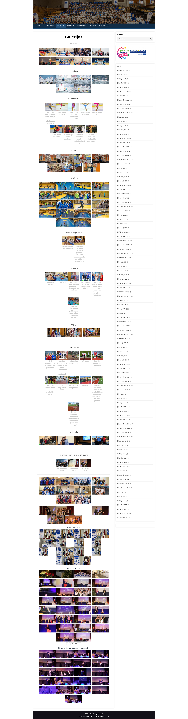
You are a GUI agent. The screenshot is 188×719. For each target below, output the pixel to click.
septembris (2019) (125, 385)
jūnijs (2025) (123, 121)
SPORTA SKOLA (49, 26)
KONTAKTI (70, 26)
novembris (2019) (124, 377)
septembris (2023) (125, 206)
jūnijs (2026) (123, 74)
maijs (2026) (123, 79)
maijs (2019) (123, 402)
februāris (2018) (124, 466)
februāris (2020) (124, 364)
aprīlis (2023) (123, 223)
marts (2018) (123, 462)
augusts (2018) (123, 441)
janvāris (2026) (123, 96)
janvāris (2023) (123, 236)
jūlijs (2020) (122, 343)
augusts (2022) (123, 258)
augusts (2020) (123, 339)
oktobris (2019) (124, 381)
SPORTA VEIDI (81, 26)
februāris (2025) (124, 138)
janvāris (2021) (123, 317)
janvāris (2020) (123, 368)
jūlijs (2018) (122, 445)
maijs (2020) (123, 351)
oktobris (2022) (124, 249)
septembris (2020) (125, 334)
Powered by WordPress (86, 716)
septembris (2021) (125, 296)
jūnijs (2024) (123, 168)
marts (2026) (123, 87)
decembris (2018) (124, 424)
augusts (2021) (123, 300)
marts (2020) (123, 360)
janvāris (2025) (123, 143)
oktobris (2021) (124, 292)
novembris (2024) (124, 151)
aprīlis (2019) (123, 407)
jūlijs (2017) (122, 492)
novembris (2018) (124, 428)
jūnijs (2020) (123, 347)
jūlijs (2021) (122, 305)
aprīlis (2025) (123, 130)
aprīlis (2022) (123, 275)
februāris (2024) (124, 185)
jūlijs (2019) (122, 394)
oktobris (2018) (124, 432)
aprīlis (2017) (123, 505)
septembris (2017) (125, 488)
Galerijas (60, 26)
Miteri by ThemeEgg (102, 716)
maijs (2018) (123, 454)
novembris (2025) (124, 104)
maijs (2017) (123, 501)
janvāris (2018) (123, 471)
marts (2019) (123, 411)
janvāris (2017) (123, 518)
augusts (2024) (123, 164)
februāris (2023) (124, 232)
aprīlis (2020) (123, 356)
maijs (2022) (123, 270)
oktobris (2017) (124, 484)
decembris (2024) (124, 147)
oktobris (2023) (124, 202)
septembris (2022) (125, 253)
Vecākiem (92, 26)
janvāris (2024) (123, 189)
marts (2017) (123, 509)
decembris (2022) (124, 241)
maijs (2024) (123, 172)
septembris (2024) (125, 160)
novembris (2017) (124, 479)
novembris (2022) (124, 245)
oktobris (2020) (124, 330)
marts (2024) (123, 181)
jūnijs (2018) (123, 449)
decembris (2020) (124, 322)
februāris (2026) (124, 91)
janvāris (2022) (123, 287)
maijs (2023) (123, 219)
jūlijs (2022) (122, 262)
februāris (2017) (124, 513)
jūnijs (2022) (123, 266)
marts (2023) (123, 228)
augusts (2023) (123, 211)
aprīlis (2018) (123, 458)
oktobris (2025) (124, 108)
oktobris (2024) (124, 155)
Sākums (38, 26)
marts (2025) (123, 134)
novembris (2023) (124, 198)
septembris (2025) (125, 113)
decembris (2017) (124, 475)
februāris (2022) (124, 283)
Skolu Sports (104, 26)
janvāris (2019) (123, 420)
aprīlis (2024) (123, 177)
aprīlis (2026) (123, 83)
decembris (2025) (124, 100)
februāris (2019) (124, 415)
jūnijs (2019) (123, 398)
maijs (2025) (123, 125)
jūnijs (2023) (123, 215)
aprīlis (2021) (123, 313)
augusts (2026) (123, 70)
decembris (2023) (124, 194)
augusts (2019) (123, 390)
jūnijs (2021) (123, 309)
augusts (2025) (123, 117)
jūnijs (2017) (123, 496)
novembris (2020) (124, 326)
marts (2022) (123, 279)
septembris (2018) (125, 437)
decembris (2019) (124, 373)
